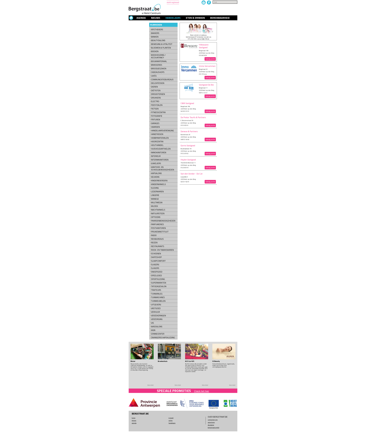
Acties (171, 420)
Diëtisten (155, 90)
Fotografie (156, 116)
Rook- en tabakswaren (162, 250)
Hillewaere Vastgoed (203, 46)
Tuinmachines (158, 297)
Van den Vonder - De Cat (192, 173)
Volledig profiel (210, 59)
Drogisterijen (158, 94)
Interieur (156, 156)
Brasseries (156, 65)
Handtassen (157, 134)
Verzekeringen (158, 315)
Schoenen (156, 253)
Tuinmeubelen (158, 301)
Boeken (154, 51)
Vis (152, 323)
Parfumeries (157, 224)
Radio (154, 235)
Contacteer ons (213, 420)
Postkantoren (158, 228)
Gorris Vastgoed (188, 145)
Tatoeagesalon (158, 286)
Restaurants (157, 246)
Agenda (141, 18)
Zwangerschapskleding (163, 337)
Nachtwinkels (158, 209)
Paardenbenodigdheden (163, 220)
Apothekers (157, 29)
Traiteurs (156, 290)
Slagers (155, 268)
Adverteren (211, 422)
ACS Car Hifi (189, 361)
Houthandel (157, 145)
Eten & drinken (195, 18)
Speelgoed (156, 275)
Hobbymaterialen (160, 138)
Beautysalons (158, 40)
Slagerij (155, 264)
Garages (155, 123)
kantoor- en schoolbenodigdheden (162, 168)
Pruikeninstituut (160, 231)
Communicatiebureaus (162, 79)
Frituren (155, 119)
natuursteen (157, 213)
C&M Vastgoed (187, 103)
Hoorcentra (157, 141)
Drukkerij (156, 97)
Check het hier (201, 391)
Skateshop (156, 257)
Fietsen (155, 108)
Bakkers (155, 33)
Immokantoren (158, 152)
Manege (155, 199)
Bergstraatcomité (213, 427)
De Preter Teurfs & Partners (193, 117)
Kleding (155, 188)
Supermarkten (158, 282)
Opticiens (155, 217)
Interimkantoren (159, 159)
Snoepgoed (156, 272)
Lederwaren (157, 191)
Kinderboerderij (159, 180)
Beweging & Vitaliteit (161, 44)
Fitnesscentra (158, 112)
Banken (154, 36)
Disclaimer (211, 425)
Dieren (154, 86)
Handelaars (173, 18)
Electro (155, 101)
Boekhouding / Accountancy (158, 56)
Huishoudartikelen (161, 149)
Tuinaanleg (156, 293)
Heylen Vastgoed (188, 159)
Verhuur (155, 312)
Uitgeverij (156, 304)
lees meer (150, 385)
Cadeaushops (157, 72)
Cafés (154, 76)
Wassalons (156, 326)
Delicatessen (157, 83)
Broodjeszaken (158, 68)
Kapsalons (156, 173)
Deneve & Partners (189, 131)
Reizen (154, 242)
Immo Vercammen (207, 66)
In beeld (171, 418)
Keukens (155, 177)
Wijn (153, 330)
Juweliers (156, 163)
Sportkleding (158, 279)
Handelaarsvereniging (162, 130)
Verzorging (157, 319)
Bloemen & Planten (161, 47)
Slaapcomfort (158, 261)
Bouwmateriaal (159, 61)
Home (133, 418)
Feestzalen (156, 105)
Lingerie (155, 195)
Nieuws (155, 18)
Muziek (154, 206)
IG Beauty (216, 361)
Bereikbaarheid (220, 18)
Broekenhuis (162, 361)
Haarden (155, 127)
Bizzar (133, 361)
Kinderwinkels (158, 184)
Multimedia (156, 202)
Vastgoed (156, 308)
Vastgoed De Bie (206, 84)
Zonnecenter (157, 334)
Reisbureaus (157, 239)
